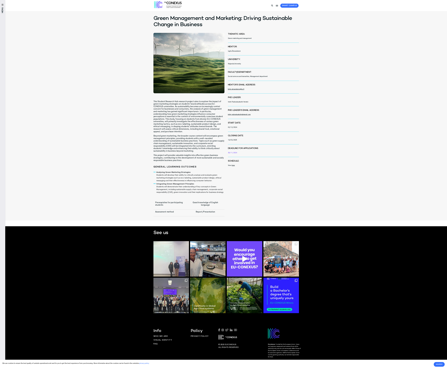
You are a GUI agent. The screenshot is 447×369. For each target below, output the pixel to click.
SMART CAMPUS (289, 6)
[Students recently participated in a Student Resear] (171, 259)
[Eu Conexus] (168, 4)
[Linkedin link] (231, 330)
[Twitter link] (227, 330)
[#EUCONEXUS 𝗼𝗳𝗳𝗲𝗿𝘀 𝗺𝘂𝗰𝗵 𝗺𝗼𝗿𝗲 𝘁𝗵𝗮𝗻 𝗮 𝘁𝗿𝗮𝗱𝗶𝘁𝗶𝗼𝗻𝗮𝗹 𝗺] (244, 259)
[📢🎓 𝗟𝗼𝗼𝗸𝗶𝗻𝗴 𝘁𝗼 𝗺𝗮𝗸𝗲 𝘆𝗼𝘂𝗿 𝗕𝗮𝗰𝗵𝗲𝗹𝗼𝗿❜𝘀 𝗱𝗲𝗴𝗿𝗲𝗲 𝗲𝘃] (281, 295)
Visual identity (162, 340)
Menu (3, 10)
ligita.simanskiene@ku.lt (236, 89)
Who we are (160, 336)
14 (229, 140)
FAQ (155, 344)
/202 (234, 140)
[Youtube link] (235, 330)
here (233, 165)
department (264, 76)
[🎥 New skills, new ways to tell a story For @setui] (208, 259)
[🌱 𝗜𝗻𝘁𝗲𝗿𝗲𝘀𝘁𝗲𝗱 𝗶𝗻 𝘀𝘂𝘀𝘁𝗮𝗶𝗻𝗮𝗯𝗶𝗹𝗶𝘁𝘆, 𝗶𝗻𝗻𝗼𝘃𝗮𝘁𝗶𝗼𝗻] (244, 295)
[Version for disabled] (277, 5)
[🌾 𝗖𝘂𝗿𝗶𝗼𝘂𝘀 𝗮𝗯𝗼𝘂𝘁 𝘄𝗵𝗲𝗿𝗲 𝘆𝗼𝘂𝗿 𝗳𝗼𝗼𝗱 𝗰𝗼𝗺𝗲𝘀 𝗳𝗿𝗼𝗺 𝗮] (208, 295)
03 (231, 140)
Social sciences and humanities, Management (243, 76)
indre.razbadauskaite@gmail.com (239, 114)
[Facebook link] (219, 330)
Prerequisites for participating (169, 202)
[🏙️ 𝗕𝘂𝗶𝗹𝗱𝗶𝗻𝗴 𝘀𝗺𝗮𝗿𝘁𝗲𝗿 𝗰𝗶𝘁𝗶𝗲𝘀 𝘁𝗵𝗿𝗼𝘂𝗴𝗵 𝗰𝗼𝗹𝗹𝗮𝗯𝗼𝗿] (171, 295)
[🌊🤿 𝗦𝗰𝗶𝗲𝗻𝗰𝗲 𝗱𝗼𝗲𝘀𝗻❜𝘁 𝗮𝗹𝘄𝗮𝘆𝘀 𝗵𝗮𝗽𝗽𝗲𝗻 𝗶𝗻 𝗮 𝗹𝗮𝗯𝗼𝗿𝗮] (281, 259)
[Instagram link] (223, 330)
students (159, 205)
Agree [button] (439, 364)
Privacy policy (200, 336)
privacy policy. (144, 363)
